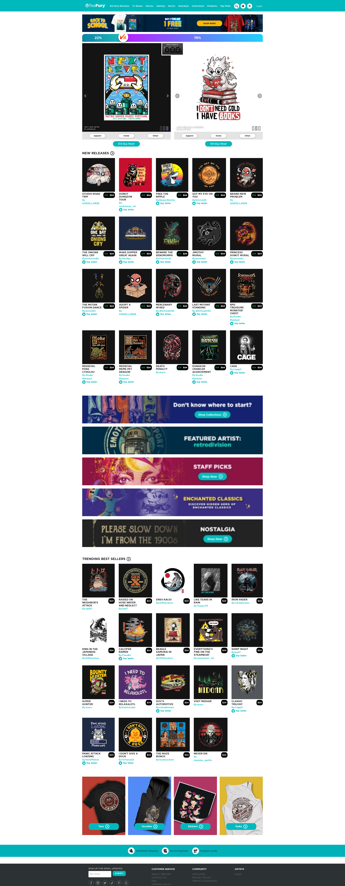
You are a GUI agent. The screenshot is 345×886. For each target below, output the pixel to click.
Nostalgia (183, 6)
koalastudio (184, 129)
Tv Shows (137, 6)
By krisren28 (199, 200)
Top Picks (225, 6)
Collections (198, 6)
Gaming (160, 6)
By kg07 (123, 608)
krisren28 (91, 129)
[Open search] (236, 6)
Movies (149, 6)
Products (212, 6)
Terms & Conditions (204, 881)
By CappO (235, 369)
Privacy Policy (201, 878)
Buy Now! (126, 144)
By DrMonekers (164, 602)
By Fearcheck (163, 258)
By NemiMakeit (90, 759)
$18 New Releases (119, 6)
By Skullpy (125, 258)
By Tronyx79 (201, 605)
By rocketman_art (204, 658)
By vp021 (87, 608)
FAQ (154, 881)
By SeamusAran (165, 759)
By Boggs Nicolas (165, 200)
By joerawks (199, 258)
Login (259, 6)
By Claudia (125, 655)
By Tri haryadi (126, 759)
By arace (160, 372)
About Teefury (161, 875)
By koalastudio (90, 258)
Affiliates (198, 875)
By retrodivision (240, 602)
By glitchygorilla (165, 311)
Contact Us (159, 878)
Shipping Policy (161, 885)
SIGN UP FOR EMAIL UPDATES (105, 869)
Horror (171, 6)
